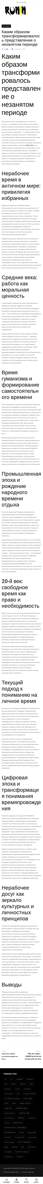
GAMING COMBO (21, 1108)
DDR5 (14, 1103)
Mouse (21, 1132)
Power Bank (32, 1137)
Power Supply (9, 1142)
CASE (31, 1084)
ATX (6, 1084)
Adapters (30, 1079)
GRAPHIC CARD (24, 1113)
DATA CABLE (27, 1099)
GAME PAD (8, 1108)
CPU (18, 1094)
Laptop (7, 1123)
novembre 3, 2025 (19, 49)
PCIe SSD (8, 1137)
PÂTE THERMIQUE (24, 1142)
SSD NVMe (32, 1147)
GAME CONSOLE (25, 1103)
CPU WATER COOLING (12, 1099)
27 (11, 1079)
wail (7, 49)
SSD (22, 1147)
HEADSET (21, 1118)
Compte (16, 1182)
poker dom (29, 145)
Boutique (7, 1182)
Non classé (6, 26)
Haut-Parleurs (9, 1118)
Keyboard (32, 1118)
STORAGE (8, 1152)
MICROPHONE (18, 1123)
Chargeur (8, 1089)
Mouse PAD (32, 1132)
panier (36, 1182)
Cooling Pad (9, 1094)
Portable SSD (19, 1137)
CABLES (22, 1084)
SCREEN (14, 1147)
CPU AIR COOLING (29, 1094)
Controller (27, 1089)
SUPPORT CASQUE (22, 1152)
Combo (17, 1089)
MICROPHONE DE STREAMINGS (15, 1128)
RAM (6, 1147)
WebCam (20, 1157)
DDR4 (6, 1103)
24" (6, 1079)
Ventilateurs (9, 1157)
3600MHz (19, 1079)
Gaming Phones (10, 1113)
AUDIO (13, 1084)
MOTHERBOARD (10, 1132)
